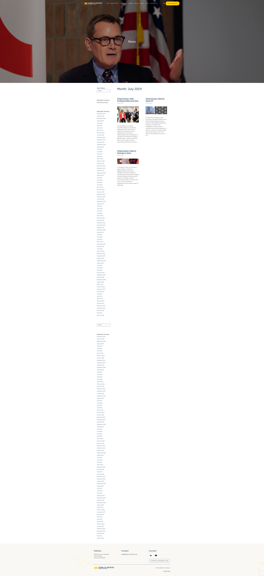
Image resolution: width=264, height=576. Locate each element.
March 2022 (100, 215)
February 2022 (101, 218)
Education (136, 3)
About (107, 3)
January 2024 (100, 163)
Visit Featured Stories (102, 102)
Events (141, 3)
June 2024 (100, 151)
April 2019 (99, 270)
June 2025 (100, 123)
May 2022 (99, 211)
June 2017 (100, 294)
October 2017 (100, 291)
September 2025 (101, 118)
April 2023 (99, 185)
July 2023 (99, 177)
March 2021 (100, 241)
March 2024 (100, 158)
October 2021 (100, 227)
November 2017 (101, 289)
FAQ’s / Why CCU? (115, 3)
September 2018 (101, 279)
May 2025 (99, 125)
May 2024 (99, 154)
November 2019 (101, 256)
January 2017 (100, 303)
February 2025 (101, 132)
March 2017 (100, 298)
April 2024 (99, 156)
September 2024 (101, 144)
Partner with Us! (154, 3)
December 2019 (101, 253)
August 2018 (100, 282)
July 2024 (99, 149)
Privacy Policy (166, 571)
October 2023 (100, 170)
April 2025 (99, 128)
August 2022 (100, 204)
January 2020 (100, 251)
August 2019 (100, 263)
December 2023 (101, 166)
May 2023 (99, 182)
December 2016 (101, 306)
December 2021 (101, 223)
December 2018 (101, 275)
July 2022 (99, 206)
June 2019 (100, 268)
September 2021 (101, 230)
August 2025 (100, 121)
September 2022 (101, 201)
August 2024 (100, 147)
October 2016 (100, 310)
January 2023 (100, 192)
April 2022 (99, 213)
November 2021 (101, 225)
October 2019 (100, 258)
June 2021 (100, 237)
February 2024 (101, 161)
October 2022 (100, 199)
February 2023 (101, 189)
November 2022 (101, 196)
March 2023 (100, 187)
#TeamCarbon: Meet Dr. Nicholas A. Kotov (126, 152)
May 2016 (99, 313)
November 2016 (101, 308)
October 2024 (100, 142)
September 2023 (101, 173)
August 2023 (100, 175)
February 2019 (101, 272)
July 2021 (99, 234)
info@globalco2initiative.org (129, 554)
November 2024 (101, 139)
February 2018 (101, 287)
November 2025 (101, 113)
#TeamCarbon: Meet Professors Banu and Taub (127, 99)
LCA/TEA (147, 3)
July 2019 (99, 265)
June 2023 (100, 180)
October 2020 (100, 246)
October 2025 (100, 116)
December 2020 (101, 244)
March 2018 (100, 284)
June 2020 (100, 249)
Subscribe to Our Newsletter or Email (159, 560)
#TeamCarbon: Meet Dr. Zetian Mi (155, 99)
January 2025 (100, 135)
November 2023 (101, 168)
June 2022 (100, 208)
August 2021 (100, 232)
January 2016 (100, 315)
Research (131, 3)
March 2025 (100, 130)
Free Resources (123, 3)
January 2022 (100, 220)
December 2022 (101, 194)
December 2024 (101, 137)
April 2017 (99, 296)
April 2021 (99, 239)
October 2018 (100, 277)
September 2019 (101, 260)
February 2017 (101, 301)
